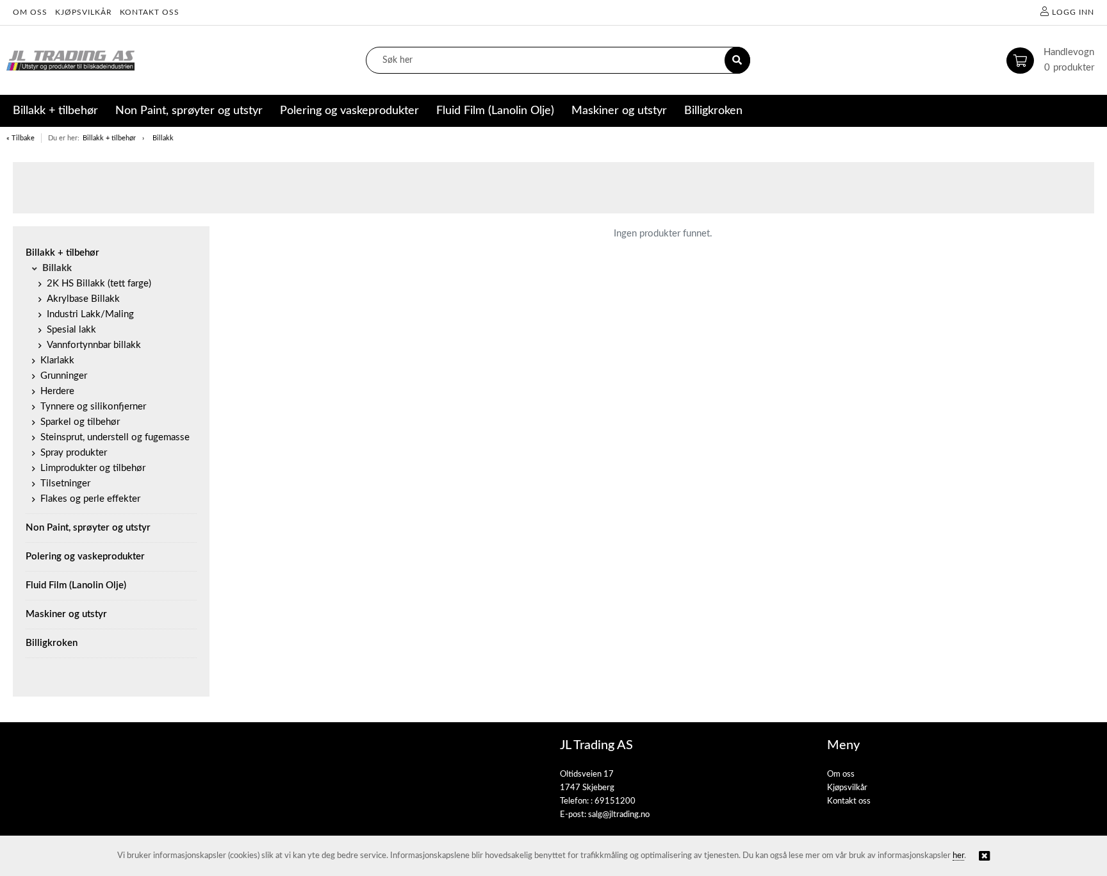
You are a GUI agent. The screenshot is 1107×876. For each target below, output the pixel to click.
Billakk (163, 138)
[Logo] (70, 60)
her (958, 856)
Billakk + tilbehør (109, 138)
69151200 (615, 801)
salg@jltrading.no (619, 815)
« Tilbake (20, 138)
